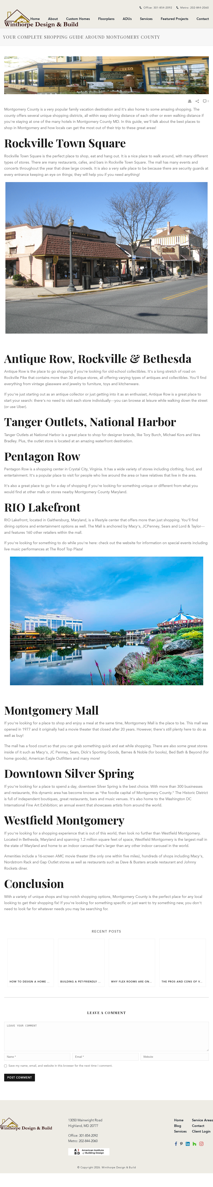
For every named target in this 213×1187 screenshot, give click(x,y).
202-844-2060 (88, 1141)
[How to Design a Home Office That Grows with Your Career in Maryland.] (30, 958)
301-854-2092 (88, 1135)
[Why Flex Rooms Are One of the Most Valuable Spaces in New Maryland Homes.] (132, 958)
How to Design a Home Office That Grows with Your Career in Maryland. (32, 981)
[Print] (189, 101)
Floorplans (106, 19)
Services (146, 19)
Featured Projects (174, 19)
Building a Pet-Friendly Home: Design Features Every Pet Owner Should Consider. (82, 981)
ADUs (127, 19)
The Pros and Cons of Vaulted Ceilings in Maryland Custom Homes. (184, 981)
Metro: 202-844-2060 (194, 7)
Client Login (201, 1131)
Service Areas (202, 1120)
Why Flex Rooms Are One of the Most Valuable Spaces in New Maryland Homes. (133, 981)
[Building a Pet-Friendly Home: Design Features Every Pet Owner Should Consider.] (81, 958)
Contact (203, 19)
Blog (177, 1126)
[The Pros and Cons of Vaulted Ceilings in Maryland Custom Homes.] (183, 958)
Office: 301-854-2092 (158, 7)
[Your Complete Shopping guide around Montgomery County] (106, 75)
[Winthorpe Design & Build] (26, 1124)
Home (178, 1120)
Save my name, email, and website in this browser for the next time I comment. (61, 1066)
